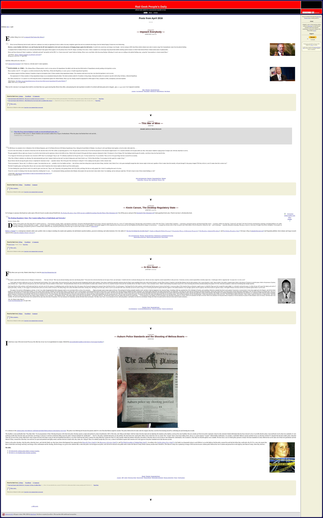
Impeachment (147, 91)
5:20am (20, 185)
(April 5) (108, 442)
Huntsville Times (132, 477)
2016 (8, 27)
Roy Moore (167, 91)
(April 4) (89, 442)
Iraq (150, 180)
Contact (156, 12)
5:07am (20, 242)
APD (123, 477)
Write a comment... (14, 188)
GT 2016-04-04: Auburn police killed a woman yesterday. (24, 451)
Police (143, 476)
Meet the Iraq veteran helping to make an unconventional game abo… (36, 131)
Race (148, 307)
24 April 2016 (151, 121)
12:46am (20, 96)
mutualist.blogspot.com (257, 231)
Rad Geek (33, 514)
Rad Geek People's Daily (151, 6)
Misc (143, 90)
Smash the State (155, 90)
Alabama (134, 91)
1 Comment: (35, 242)
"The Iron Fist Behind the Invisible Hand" (137, 231)
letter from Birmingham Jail (49, 272)
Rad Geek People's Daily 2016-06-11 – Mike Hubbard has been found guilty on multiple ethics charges (30, 100)
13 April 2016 (151, 334)
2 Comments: (36, 96)
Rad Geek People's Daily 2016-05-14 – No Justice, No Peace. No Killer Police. (24, 485)
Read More (101, 98)
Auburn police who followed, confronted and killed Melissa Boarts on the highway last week (41, 430)
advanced (317, 12)
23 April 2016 (151, 205)
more (314, 30)
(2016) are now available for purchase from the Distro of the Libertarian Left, (89, 213)
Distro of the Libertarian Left (154, 237)
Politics (148, 90)
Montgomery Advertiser (157, 477)
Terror (164, 178)
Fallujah (146, 180)
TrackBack (28, 96)
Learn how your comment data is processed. (33, 107)
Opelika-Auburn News (169, 477)
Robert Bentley (160, 91)
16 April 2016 (151, 265)
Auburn (125, 477)
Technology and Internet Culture (163, 236)
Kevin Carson (165, 237)
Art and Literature (141, 178)
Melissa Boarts (147, 477)
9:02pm (20, 314)
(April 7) (165, 442)
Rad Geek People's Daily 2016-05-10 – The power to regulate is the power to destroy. (26, 98)
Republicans (153, 91)
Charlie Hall (140, 180)
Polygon (160, 180)
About (150, 12)
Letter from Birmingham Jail (144, 308)
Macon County (140, 477)
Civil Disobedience (133, 308)
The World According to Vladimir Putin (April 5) (134, 442)
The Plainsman (181, 477)
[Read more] (94, 226)
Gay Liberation (139, 91)
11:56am (20, 483)
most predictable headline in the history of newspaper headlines (86, 342)
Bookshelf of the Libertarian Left (145, 213)
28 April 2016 (151, 30)
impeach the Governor (14, 64)
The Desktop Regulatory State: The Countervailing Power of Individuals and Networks (36, 218)
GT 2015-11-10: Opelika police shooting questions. (22, 453)
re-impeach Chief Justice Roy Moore (33, 37)
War (163, 180)
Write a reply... (13, 104)
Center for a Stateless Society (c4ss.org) (23, 233)
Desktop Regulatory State (140, 237)
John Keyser (154, 180)
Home (145, 12)
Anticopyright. (9, 514)
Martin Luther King (156, 308)
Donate (312, 45)
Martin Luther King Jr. (167, 308)
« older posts (34, 506)
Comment (34, 185)
